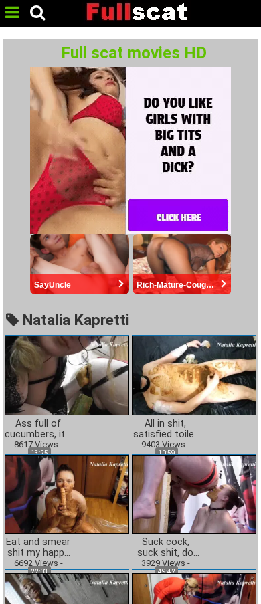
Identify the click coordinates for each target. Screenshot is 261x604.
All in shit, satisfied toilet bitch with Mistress (165, 429)
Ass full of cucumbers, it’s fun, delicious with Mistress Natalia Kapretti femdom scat (38, 429)
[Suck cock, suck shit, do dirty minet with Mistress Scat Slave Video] (194, 493)
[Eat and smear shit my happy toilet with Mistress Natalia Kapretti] (67, 493)
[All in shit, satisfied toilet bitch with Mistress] (194, 375)
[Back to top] (247, 586)
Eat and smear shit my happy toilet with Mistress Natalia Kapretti (38, 548)
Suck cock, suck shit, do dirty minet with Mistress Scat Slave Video (165, 548)
